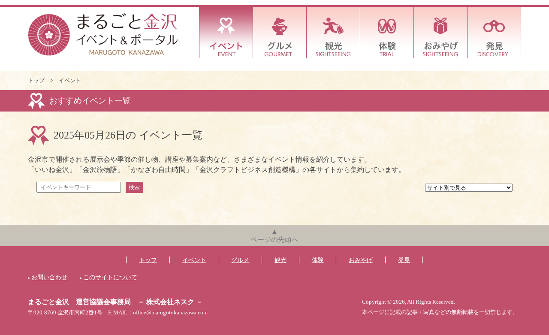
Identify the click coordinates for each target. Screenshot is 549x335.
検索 (134, 187)
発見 (494, 32)
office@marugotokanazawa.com (170, 313)
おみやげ (441, 32)
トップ (36, 81)
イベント (226, 32)
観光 (333, 32)
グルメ (280, 32)
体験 (387, 32)
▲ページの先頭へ (274, 235)
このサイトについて (110, 277)
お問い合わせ (49, 277)
